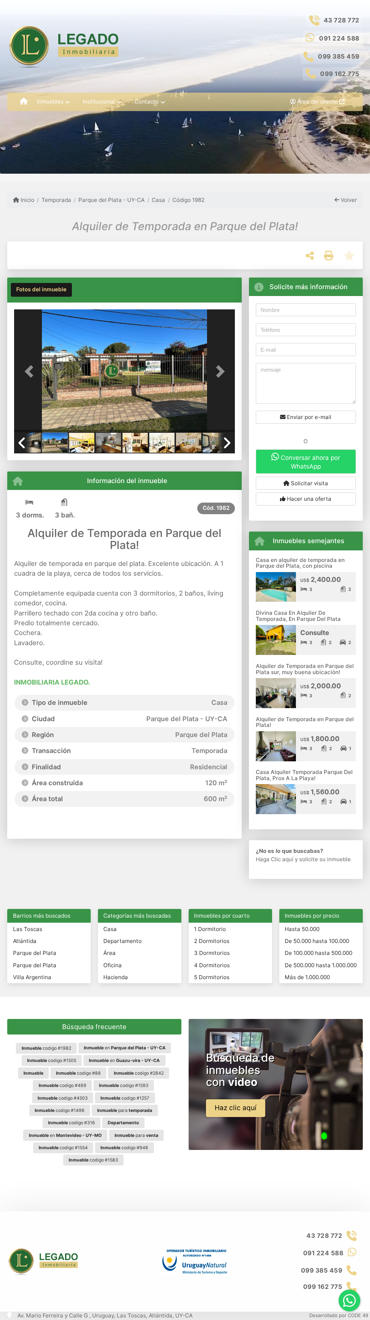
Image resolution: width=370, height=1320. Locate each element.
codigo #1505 (51, 1060)
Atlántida (24, 941)
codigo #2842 (139, 1073)
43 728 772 (342, 20)
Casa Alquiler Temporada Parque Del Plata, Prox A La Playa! (304, 775)
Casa (158, 199)
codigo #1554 (63, 1147)
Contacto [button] (146, 101)
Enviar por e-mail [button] (308, 417)
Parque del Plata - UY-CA (111, 199)
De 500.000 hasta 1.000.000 (321, 965)
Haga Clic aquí (274, 859)
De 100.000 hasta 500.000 (318, 952)
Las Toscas (27, 929)
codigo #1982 (46, 1048)
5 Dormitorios (211, 977)
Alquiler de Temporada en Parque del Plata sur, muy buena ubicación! (305, 669)
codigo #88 (78, 1073)
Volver (348, 199)
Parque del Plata (34, 952)
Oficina (112, 965)
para (124, 1110)
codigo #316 (71, 1122)
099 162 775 (340, 73)
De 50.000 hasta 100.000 (317, 941)
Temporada (56, 199)
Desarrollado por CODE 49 (338, 1315)
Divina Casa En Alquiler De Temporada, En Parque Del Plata (298, 615)
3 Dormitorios (212, 952)
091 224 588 (339, 38)
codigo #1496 (60, 1110)
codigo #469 (62, 1085)
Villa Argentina (32, 977)
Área (109, 952)
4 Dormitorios (212, 965)
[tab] (41, 290)
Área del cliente (317, 101)
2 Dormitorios (211, 941)
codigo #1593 (124, 1085)
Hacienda (115, 977)
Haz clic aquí (236, 1108)
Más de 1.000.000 (307, 977)
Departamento (122, 941)
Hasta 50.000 (302, 929)
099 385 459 (339, 56)
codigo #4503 (63, 1098)
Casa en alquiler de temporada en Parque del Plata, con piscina (300, 563)
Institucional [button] (99, 101)
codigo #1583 (93, 1160)
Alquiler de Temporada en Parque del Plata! (305, 722)
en (124, 1047)
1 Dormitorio (210, 929)
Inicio (26, 199)
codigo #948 (124, 1147)
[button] (30, 371)
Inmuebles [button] (50, 101)
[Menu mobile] (23, 101)
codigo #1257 (124, 1098)
